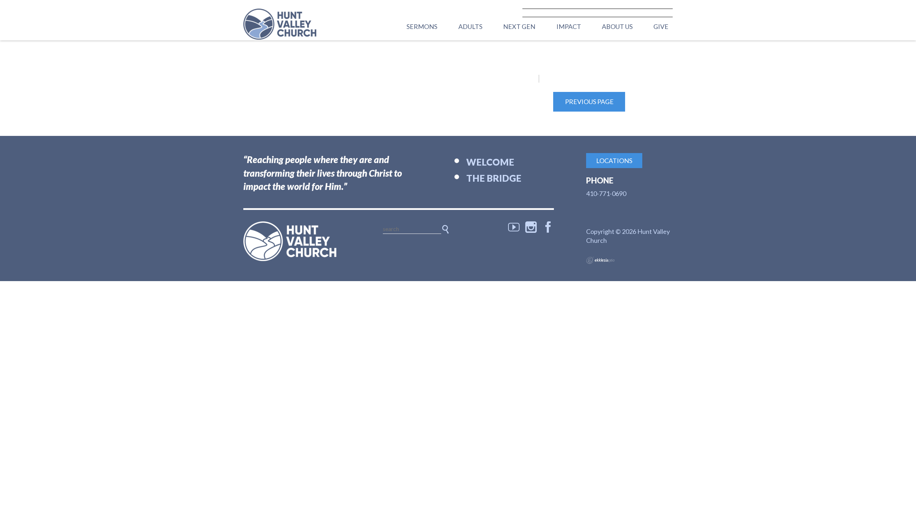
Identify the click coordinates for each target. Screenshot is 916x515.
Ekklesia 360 (600, 260)
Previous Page (589, 102)
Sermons (421, 26)
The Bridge (493, 178)
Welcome (490, 162)
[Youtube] (514, 227)
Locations (614, 161)
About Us (617, 26)
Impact (568, 26)
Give (660, 26)
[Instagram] (531, 227)
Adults (470, 26)
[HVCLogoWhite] (289, 241)
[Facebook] (548, 227)
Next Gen (519, 26)
